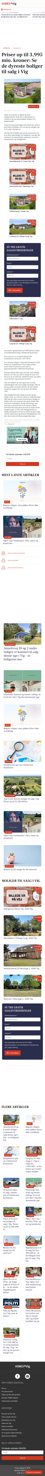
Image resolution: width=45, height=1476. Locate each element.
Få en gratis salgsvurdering (12, 1433)
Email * (9, 263)
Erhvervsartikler (7, 1426)
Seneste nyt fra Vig (8, 1414)
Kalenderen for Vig (8, 1420)
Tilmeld (22, 464)
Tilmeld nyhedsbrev (33, 1472)
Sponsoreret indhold (9, 1436)
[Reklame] (22, 435)
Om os (4, 1388)
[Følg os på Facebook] (17, 1376)
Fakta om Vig (6, 1423)
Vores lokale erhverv (9, 1417)
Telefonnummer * (13, 255)
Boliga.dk (11, 424)
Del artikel (32, 106)
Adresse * (10, 272)
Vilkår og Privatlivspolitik (11, 1395)
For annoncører (7, 1391)
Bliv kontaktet (14, 290)
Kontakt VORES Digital (10, 1398)
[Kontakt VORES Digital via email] (27, 1376)
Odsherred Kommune (9, 1430)
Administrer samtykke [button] (10, 1401)
